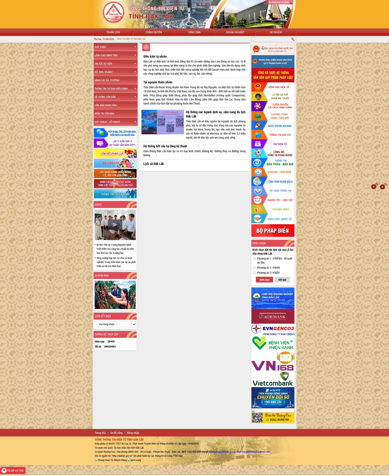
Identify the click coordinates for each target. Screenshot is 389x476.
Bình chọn (264, 279)
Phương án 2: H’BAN (268, 267)
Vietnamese (274, 2)
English (285, 2)
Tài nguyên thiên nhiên (157, 82)
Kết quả (282, 279)
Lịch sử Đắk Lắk (153, 164)
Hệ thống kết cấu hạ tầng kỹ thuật (165, 146)
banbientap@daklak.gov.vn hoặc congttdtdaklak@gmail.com (239, 451)
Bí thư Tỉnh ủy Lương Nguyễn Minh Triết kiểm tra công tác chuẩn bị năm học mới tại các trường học (115, 249)
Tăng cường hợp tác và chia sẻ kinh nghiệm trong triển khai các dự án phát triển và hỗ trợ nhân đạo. (116, 262)
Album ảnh (102, 275)
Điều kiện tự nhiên (155, 56)
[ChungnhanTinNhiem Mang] (111, 460)
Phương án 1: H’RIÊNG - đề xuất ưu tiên (274, 260)
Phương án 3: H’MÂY (268, 273)
